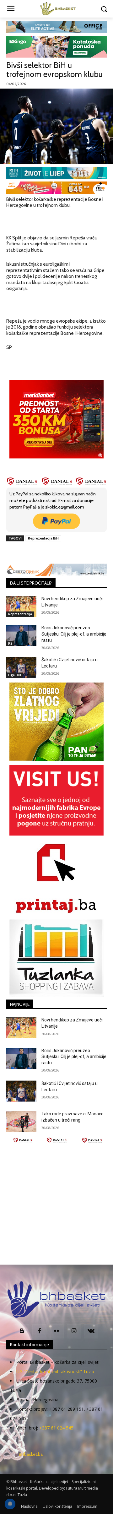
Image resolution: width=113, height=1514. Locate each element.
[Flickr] (57, 1331)
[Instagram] (74, 1331)
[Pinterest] (61, 552)
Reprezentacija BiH (43, 538)
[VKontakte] (91, 1331)
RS (10, 643)
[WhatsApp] (75, 552)
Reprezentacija (20, 614)
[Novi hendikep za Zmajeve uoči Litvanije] (21, 606)
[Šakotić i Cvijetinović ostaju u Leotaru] (21, 667)
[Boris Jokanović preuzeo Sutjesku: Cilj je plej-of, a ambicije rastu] (21, 635)
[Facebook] (32, 552)
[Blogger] (22, 1331)
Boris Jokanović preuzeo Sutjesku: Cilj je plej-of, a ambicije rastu (73, 633)
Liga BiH (14, 675)
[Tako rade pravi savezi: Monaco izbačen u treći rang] (21, 1121)
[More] (90, 552)
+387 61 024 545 (56, 1428)
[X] (46, 552)
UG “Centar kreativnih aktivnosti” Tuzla (55, 1371)
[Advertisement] (56, 1204)
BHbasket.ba (31, 1454)
